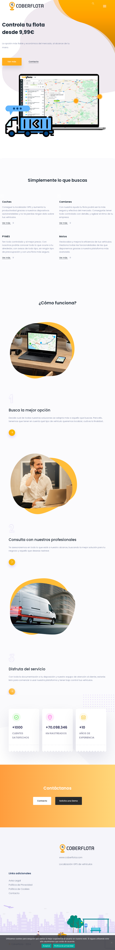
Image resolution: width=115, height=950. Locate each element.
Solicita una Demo (68, 800)
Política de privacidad (63, 946)
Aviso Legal (15, 880)
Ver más (12, 61)
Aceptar (46, 946)
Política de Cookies (19, 889)
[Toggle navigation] (104, 6)
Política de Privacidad (20, 884)
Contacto (34, 61)
